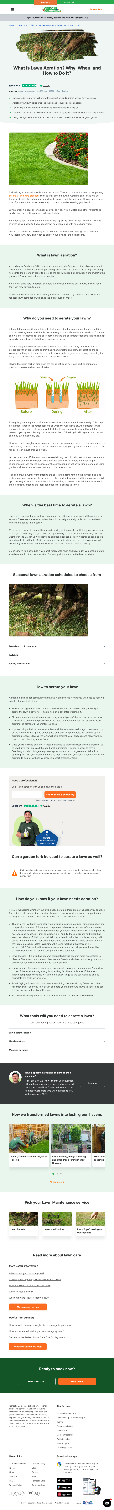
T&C (11, 1481)
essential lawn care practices (24, 195)
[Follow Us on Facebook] (12, 1493)
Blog (34, 1468)
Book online (77, 1381)
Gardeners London (17, 1463)
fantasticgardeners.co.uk (42, 1503)
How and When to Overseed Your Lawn (29, 1285)
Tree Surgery (63, 1443)
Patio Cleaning (63, 1439)
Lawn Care (62, 1430)
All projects (56, 1182)
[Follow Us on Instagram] (37, 1493)
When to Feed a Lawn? (21, 1291)
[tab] (53, 1174)
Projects (35, 1472)
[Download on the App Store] (64, 1480)
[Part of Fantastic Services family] (87, 1504)
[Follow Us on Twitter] (18, 1493)
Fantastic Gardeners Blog (28, 1346)
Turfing (60, 1422)
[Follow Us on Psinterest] (24, 1493)
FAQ (34, 1476)
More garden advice (28, 1307)
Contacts (13, 1476)
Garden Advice (38, 1485)
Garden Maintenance (66, 1413)
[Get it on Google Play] (64, 1487)
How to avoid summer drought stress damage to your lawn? (41, 1325)
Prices (12, 1468)
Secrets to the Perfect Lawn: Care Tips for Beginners (37, 1337)
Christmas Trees (64, 1447)
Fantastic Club (38, 1481)
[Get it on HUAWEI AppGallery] (64, 1494)
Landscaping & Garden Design (71, 1417)
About (11, 1472)
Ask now (92, 1083)
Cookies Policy (38, 1463)
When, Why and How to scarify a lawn (29, 1297)
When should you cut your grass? (26, 1273)
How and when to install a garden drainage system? (36, 1331)
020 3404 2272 (36, 1381)
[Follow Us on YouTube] (30, 1493)
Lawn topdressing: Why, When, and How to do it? (35, 1279)
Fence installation (65, 1426)
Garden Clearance (65, 1435)
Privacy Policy (15, 1485)
